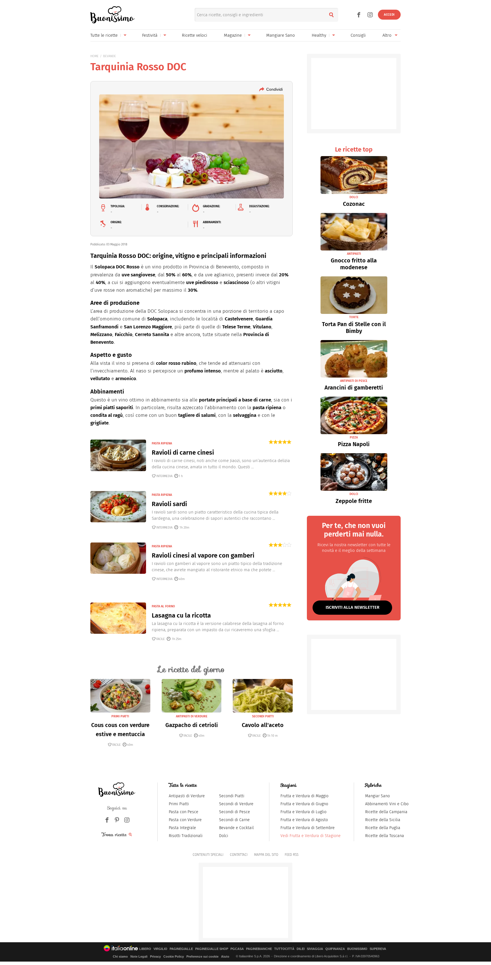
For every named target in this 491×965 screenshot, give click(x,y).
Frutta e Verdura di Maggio (304, 796)
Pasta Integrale (182, 827)
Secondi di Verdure (236, 804)
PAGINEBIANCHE (259, 948)
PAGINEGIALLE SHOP (211, 948)
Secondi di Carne (234, 819)
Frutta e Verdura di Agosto (304, 819)
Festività (149, 35)
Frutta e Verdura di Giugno (304, 804)
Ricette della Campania (386, 811)
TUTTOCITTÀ (284, 948)
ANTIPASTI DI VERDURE (191, 716)
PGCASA (237, 948)
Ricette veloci (194, 35)
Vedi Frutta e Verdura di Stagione (310, 835)
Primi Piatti (179, 804)
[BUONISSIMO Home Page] (112, 14)
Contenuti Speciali (208, 855)
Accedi (389, 14)
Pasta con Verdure (185, 819)
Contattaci (238, 855)
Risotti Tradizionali (186, 835)
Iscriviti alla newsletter (352, 607)
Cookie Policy (173, 956)
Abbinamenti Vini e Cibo (387, 804)
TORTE (354, 317)
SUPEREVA (378, 948)
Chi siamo (120, 956)
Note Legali (138, 956)
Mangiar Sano (377, 796)
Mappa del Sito (266, 855)
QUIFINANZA (335, 948)
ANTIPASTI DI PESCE (353, 381)
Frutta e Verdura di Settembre (307, 827)
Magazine (233, 35)
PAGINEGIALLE (181, 948)
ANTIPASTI (354, 254)
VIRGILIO (160, 948)
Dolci (223, 835)
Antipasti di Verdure (187, 796)
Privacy (155, 956)
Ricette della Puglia (382, 827)
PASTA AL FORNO (163, 606)
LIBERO (145, 948)
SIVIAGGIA (315, 948)
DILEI (301, 948)
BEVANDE (109, 56)
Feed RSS (291, 855)
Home (94, 56)
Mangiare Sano (280, 35)
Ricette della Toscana (384, 835)
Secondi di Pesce (234, 811)
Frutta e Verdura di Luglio (303, 811)
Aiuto (225, 956)
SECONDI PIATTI (263, 716)
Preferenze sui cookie (202, 956)
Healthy (319, 35)
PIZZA (354, 437)
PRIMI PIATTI (120, 716)
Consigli (358, 35)
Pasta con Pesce (183, 811)
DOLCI (353, 197)
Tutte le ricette (104, 35)
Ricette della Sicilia (382, 819)
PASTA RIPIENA (162, 443)
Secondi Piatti (231, 796)
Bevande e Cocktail (236, 827)
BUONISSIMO (357, 948)
